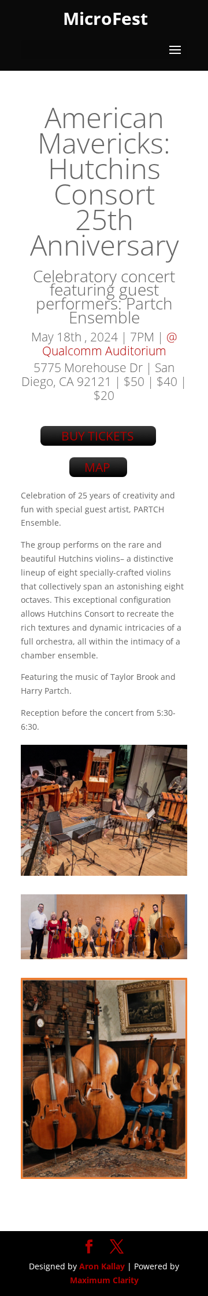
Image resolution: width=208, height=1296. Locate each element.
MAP (97, 467)
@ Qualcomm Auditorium (109, 344)
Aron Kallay (102, 1266)
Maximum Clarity (104, 1280)
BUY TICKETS (97, 436)
